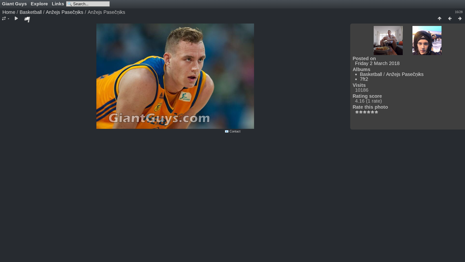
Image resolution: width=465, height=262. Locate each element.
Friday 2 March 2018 (377, 63)
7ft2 (364, 79)
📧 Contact (232, 131)
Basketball (31, 12)
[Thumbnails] (439, 18)
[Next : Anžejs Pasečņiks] (460, 18)
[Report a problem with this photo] (27, 19)
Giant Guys (14, 3)
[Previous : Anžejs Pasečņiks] (450, 18)
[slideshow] (16, 18)
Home (8, 12)
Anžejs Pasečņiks (64, 12)
